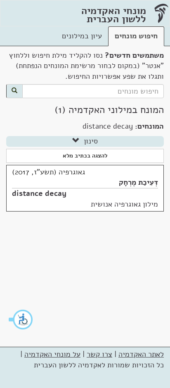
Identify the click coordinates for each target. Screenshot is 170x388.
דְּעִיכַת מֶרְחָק (138, 182)
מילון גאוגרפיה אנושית (124, 204)
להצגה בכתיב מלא (85, 156)
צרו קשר (99, 354)
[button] (21, 319)
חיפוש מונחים (136, 36)
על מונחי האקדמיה (52, 354)
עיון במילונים (82, 36)
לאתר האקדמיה (141, 354)
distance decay (39, 193)
